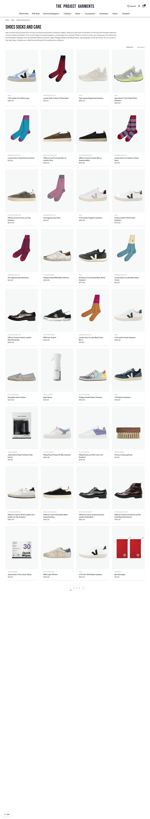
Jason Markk (48, 394)
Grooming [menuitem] (103, 13)
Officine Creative (50, 155)
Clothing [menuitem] (67, 13)
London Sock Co (49, 95)
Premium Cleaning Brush (123, 455)
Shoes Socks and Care (23, 20)
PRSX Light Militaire (50, 574)
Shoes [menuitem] (77, 13)
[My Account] (139, 6)
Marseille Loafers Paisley (17, 397)
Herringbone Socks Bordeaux (18, 278)
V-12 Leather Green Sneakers (125, 337)
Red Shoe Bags (119, 574)
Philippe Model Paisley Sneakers (90, 397)
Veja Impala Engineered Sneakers (91, 98)
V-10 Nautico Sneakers (122, 397)
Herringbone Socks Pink (52, 218)
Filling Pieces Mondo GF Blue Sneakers (57, 455)
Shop (12, 20)
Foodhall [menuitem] (125, 13)
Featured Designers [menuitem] (51, 13)
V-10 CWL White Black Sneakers (90, 574)
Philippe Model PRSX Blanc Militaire (56, 278)
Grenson (117, 572)
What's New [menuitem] (24, 13)
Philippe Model (48, 275)
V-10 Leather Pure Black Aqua (19, 98)
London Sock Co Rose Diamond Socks (21, 158)
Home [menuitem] (114, 13)
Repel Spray (47, 397)
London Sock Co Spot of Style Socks (56, 98)
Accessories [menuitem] (90, 13)
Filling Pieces (48, 452)
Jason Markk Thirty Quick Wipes (19, 574)
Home (7, 20)
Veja (9, 95)
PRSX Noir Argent (49, 337)
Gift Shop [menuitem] (36, 13)
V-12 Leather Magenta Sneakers (90, 218)
